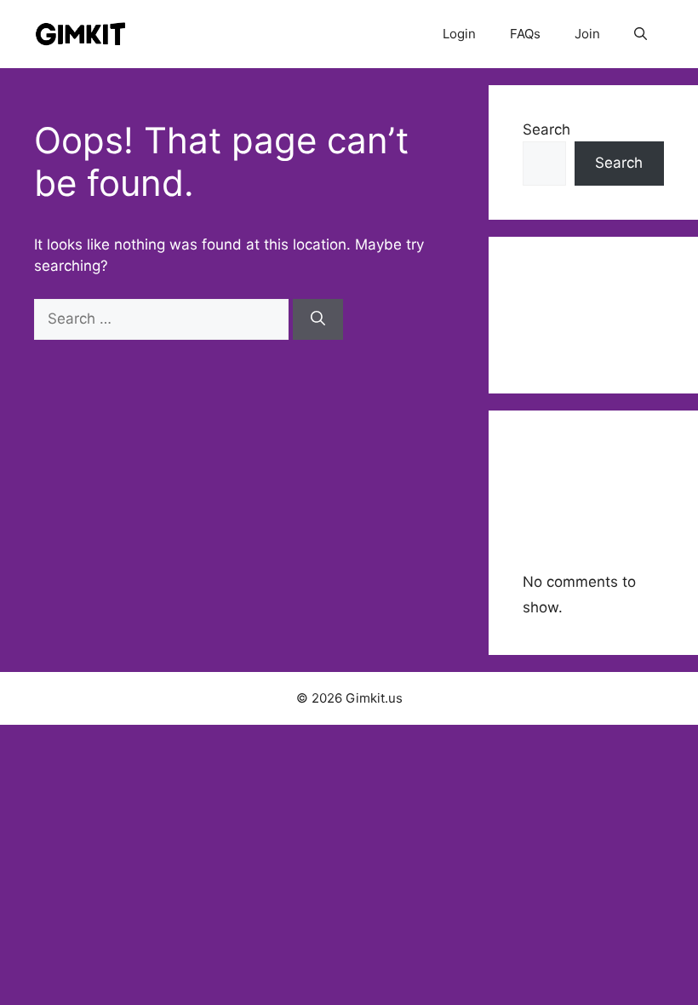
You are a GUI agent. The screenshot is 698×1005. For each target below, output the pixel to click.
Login (459, 34)
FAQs (525, 34)
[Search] (318, 319)
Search (546, 129)
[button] (640, 34)
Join (587, 34)
